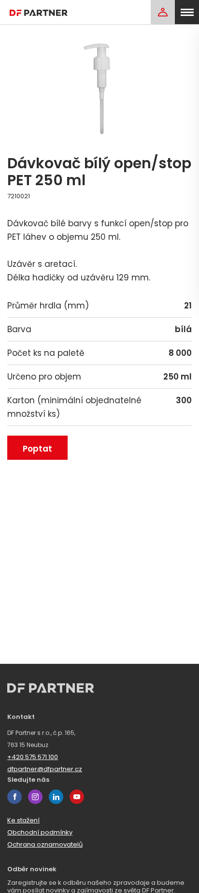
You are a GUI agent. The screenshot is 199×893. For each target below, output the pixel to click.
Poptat (37, 448)
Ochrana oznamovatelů (45, 844)
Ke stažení (23, 820)
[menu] (187, 12)
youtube (77, 797)
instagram (35, 797)
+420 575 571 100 (32, 756)
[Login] (163, 12)
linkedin (56, 797)
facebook (14, 797)
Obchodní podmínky (39, 832)
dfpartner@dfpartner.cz (44, 769)
